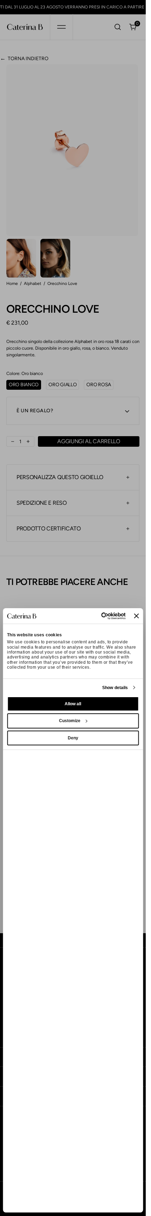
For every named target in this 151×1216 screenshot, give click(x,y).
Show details (115, 687)
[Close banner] (136, 615)
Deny (73, 738)
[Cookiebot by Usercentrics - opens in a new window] (95, 615)
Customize (69, 720)
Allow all (73, 703)
